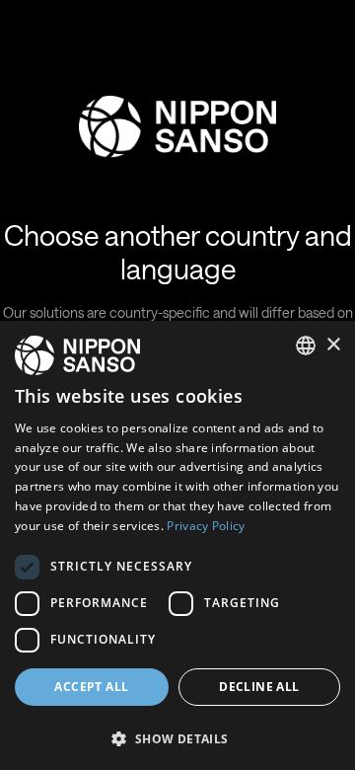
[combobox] (306, 345)
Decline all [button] (259, 686)
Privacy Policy (206, 525)
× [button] (332, 345)
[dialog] (177, 545)
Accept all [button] (91, 686)
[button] (177, 737)
